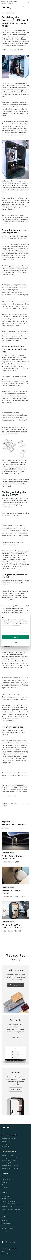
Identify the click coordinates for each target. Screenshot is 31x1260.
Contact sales (6, 1223)
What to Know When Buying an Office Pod (12, 926)
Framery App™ (6, 1163)
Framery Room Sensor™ (9, 1158)
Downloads (5, 1196)
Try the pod (17, 1089)
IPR (2, 1256)
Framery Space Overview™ (10, 1165)
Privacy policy (5, 1253)
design (4, 796)
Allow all (15, 637)
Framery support (7, 1231)
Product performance (8, 13)
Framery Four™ (6, 1144)
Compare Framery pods (9, 1212)
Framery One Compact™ (9, 1138)
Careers (4, 1182)
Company (5, 1173)
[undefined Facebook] (22, 804)
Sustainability (6, 1179)
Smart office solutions (9, 1151)
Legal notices (5, 1251)
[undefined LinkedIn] (28, 804)
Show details (22, 632)
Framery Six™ (6, 1146)
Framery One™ (6, 1141)
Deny (15, 642)
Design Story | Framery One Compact (13, 857)
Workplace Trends (7, 1206)
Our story (5, 1177)
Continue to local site (7, 3)
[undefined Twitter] (25, 804)
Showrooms (5, 1225)
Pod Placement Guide (8, 1201)
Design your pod (17, 985)
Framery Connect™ (8, 1155)
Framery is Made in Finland (11, 892)
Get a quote (17, 1037)
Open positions (6, 1185)
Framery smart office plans (10, 1168)
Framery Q (12, 796)
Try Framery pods (7, 1228)
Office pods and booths (9, 1135)
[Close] (28, 2)
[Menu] (28, 7)
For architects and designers (11, 1209)
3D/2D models (6, 1199)
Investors (5, 1187)
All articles (5, 828)
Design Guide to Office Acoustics (12, 1204)
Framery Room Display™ (9, 1160)
